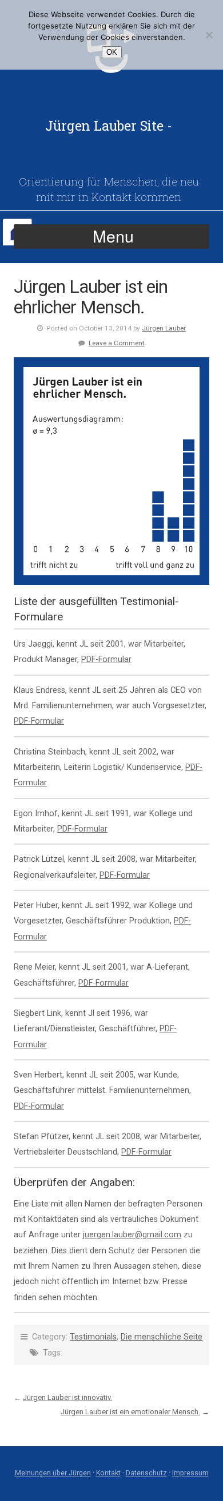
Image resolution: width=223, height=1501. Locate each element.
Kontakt (108, 1473)
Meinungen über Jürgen (53, 1473)
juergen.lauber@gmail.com (132, 1235)
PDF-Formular (106, 659)
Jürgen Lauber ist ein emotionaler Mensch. (130, 1411)
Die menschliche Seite (161, 1337)
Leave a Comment (117, 343)
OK (111, 52)
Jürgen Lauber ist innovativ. (67, 1397)
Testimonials (93, 1337)
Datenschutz (146, 1473)
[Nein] (208, 35)
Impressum (190, 1473)
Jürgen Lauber (164, 328)
